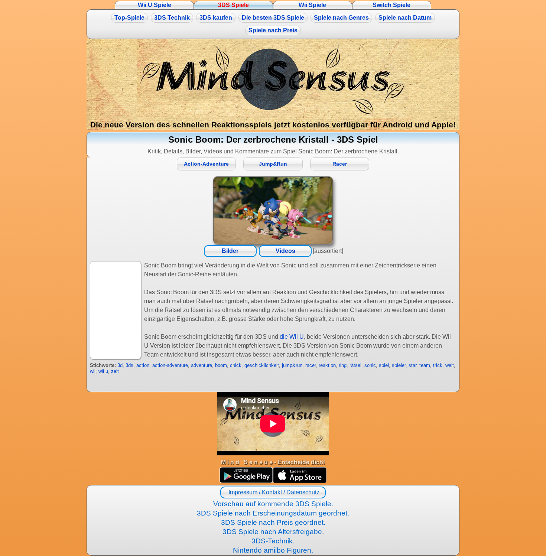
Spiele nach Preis (273, 30)
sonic (370, 365)
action (142, 365)
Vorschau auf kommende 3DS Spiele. (273, 504)
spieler (399, 365)
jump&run (292, 365)
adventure (201, 365)
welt (449, 365)
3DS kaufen (215, 17)
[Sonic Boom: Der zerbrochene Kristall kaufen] (273, 210)
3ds (129, 365)
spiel (384, 365)
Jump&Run (273, 164)
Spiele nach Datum (405, 17)
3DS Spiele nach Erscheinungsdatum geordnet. (273, 513)
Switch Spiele (391, 5)
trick (437, 365)
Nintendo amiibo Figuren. (273, 550)
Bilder (230, 251)
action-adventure (170, 365)
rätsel (355, 365)
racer (310, 365)
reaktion (327, 365)
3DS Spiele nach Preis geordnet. (273, 522)
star (412, 365)
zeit (115, 371)
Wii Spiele (312, 5)
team (424, 365)
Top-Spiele (129, 17)
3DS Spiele (233, 5)
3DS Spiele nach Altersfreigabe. (273, 532)
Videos (285, 251)
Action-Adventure (206, 164)
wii (92, 371)
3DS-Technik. (273, 541)
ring (343, 365)
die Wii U (292, 337)
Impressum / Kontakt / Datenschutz (273, 492)
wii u (103, 371)
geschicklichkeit (261, 365)
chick (235, 365)
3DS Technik (172, 17)
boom (221, 365)
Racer (339, 164)
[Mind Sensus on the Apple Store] (299, 481)
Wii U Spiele (154, 5)
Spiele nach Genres (341, 17)
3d (120, 365)
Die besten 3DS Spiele (273, 17)
